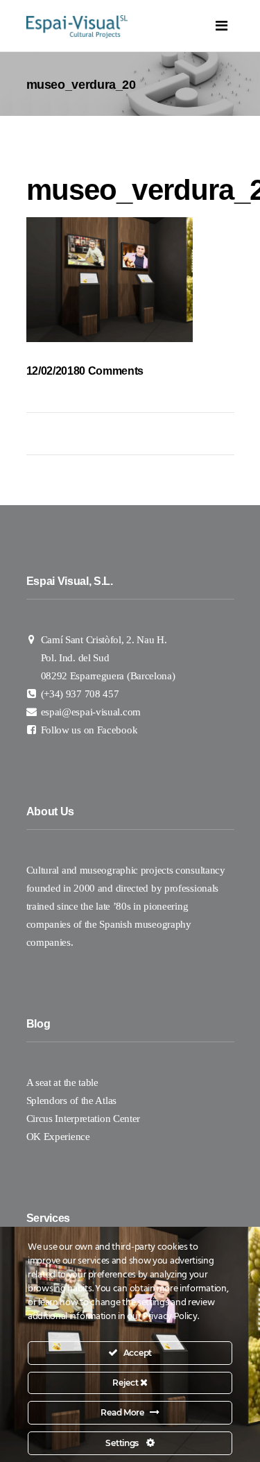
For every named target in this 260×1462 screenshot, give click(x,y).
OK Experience (58, 1136)
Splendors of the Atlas (71, 1100)
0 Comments (111, 371)
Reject (126, 1382)
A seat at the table (62, 1082)
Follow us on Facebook (89, 730)
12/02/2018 (53, 371)
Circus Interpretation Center (84, 1118)
